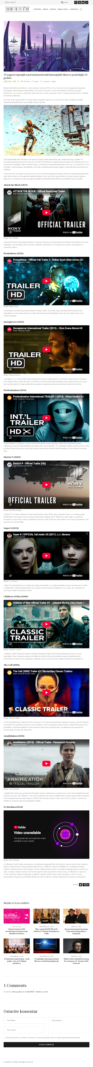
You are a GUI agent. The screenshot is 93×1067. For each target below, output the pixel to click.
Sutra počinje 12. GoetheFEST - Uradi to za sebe (30, 992)
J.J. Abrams (13, 581)
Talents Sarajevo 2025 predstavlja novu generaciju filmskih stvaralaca (17, 931)
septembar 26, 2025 (46, 926)
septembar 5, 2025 (16, 956)
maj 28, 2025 (16, 926)
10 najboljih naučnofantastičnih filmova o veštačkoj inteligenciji (46, 960)
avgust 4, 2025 (76, 956)
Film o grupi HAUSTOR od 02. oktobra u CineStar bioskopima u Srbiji (46, 931)
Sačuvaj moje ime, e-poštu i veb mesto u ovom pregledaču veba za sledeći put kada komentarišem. (43, 1037)
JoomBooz (8, 1062)
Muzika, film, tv (12, 81)
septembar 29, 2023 (46, 956)
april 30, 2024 (76, 926)
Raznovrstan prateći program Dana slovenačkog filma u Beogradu (76, 931)
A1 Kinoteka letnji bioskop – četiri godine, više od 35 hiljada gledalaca (17, 961)
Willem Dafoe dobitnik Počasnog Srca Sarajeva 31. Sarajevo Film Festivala (76, 961)
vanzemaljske (18, 93)
